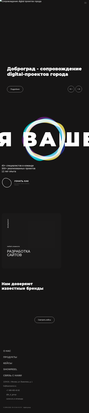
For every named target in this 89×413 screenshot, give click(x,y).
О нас (7, 351)
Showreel (10, 369)
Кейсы (7, 363)
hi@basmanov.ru (9, 386)
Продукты (10, 357)
